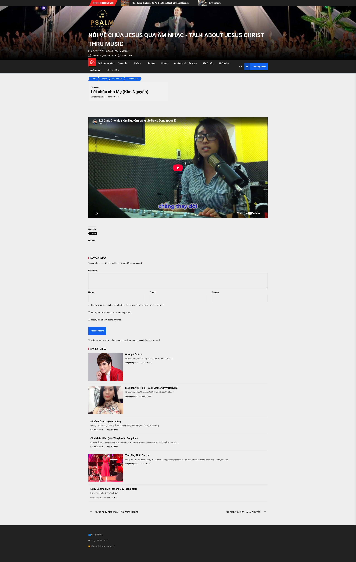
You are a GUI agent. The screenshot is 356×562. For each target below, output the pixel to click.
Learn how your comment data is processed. (141, 340)
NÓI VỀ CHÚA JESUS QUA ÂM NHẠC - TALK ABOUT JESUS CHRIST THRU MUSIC (176, 39)
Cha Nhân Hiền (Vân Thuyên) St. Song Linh (114, 438)
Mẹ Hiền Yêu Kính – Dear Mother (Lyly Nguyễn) (151, 387)
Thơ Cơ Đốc (208, 63)
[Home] (92, 62)
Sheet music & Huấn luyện (185, 63)
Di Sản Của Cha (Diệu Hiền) (105, 421)
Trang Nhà (123, 63)
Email (153, 292)
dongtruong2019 (97, 97)
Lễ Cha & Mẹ (95, 87)
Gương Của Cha (134, 354)
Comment (93, 270)
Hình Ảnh (151, 63)
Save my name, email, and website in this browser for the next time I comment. (127, 305)
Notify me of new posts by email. (106, 320)
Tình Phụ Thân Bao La (137, 455)
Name (91, 292)
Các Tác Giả (112, 70)
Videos (164, 63)
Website (215, 292)
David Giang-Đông (106, 63)
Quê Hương (95, 70)
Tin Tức (137, 63)
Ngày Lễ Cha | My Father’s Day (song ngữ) (113, 488)
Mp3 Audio (224, 63)
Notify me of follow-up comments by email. (111, 312)
